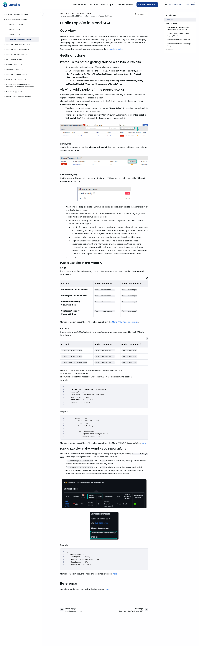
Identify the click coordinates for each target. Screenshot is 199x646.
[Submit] (166, 5)
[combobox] (180, 4)
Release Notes (79, 4)
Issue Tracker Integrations (16, 79)
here (144, 443)
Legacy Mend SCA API (14, 59)
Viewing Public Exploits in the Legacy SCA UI (178, 34)
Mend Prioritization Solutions (16, 19)
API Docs (94, 4)
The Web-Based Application (17, 14)
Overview (169, 19)
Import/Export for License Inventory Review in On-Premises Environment (20, 85)
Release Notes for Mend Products (18, 96)
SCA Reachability (15, 34)
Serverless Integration (14, 69)
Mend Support (107, 4)
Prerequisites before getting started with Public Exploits (178, 28)
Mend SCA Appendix (14, 91)
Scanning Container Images (16, 74)
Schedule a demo (147, 4)
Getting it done (171, 23)
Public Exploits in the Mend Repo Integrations (179, 45)
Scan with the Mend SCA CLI (16, 54)
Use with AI (141, 14)
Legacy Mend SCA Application (78, 16)
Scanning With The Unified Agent (18, 49)
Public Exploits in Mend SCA (20, 39)
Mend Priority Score (16, 24)
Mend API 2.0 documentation (125, 322)
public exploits (116, 49)
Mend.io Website (125, 4)
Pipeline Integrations (14, 64)
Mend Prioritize (14, 29)
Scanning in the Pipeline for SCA (18, 44)
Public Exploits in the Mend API (179, 40)
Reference (170, 50)
